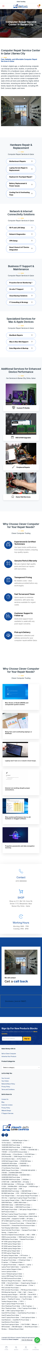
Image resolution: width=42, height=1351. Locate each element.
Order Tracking (21, 1)
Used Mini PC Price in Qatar (21, 1320)
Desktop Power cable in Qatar (28, 1216)
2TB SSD (4, 1172)
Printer (31, 1285)
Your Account (6, 1078)
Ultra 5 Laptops (27, 1306)
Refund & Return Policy (8, 1084)
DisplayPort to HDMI (18, 1218)
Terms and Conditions (8, 1089)
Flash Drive (24, 1228)
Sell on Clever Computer (9, 1053)
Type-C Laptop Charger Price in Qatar (13, 1303)
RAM (20, 1292)
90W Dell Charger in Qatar (29, 1193)
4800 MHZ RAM (16, 1182)
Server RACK (32, 1294)
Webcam (34, 1324)
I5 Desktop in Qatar (25, 1260)
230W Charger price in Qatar (22, 1156)
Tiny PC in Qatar (27, 1299)
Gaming (4, 1232)
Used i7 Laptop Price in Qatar (10, 1317)
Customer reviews (7, 1105)
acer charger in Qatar (8, 1195)
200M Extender (6, 1154)
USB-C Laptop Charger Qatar (15, 1310)
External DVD (6, 1225)
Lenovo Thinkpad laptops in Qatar (12, 1274)
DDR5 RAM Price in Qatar (23, 1207)
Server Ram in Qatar (26, 1297)
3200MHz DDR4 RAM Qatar (10, 1175)
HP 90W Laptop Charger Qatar (11, 1253)
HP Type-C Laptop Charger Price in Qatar (14, 1257)
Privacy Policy (6, 1086)
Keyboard (22, 1264)
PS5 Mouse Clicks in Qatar (29, 1290)
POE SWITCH (10, 1285)
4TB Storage (20, 1184)
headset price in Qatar (27, 1239)
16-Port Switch (6, 1142)
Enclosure (5, 1223)
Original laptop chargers (28, 1283)
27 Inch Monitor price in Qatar (11, 1168)
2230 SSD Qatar (30, 1154)
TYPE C (21, 1301)
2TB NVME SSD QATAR (28, 1170)
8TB (17, 1193)
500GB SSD (30, 1184)
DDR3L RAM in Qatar (20, 1202)
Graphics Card (12, 1232)
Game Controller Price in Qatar (11, 1230)
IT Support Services (7, 1113)
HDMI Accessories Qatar (9, 1237)
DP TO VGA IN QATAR (29, 1221)
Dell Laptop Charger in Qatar (28, 1209)
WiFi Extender (6, 1326)
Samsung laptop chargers (10, 1294)
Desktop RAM (6, 1218)
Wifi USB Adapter (17, 1326)
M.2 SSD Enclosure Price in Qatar (12, 1278)
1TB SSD (4, 1152)
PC (3, 1285)
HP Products (24, 1255)
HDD (28, 1234)
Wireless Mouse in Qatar (16, 1329)
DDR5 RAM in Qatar (7, 1207)
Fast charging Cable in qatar (10, 1228)
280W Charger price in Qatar (10, 1170)
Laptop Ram (25, 1267)
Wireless (4, 1329)
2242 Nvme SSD (7, 1156)
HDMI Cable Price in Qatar (26, 1237)
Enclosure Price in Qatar (17, 1223)
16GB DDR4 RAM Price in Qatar (11, 1145)
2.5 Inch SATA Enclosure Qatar (18, 1152)
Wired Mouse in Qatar (31, 1326)
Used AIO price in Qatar (9, 1313)
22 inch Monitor (18, 1154)
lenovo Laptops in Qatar (9, 1271)
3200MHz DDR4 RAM (15, 1172)
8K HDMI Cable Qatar (8, 1193)
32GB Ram (25, 1179)
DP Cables (30, 1218)
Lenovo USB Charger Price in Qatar (12, 1276)
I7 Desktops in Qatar (16, 1262)
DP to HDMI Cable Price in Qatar (11, 1221)
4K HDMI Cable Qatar (8, 1184)
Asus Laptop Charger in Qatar (11, 1200)
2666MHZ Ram (25, 1165)
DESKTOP (32, 1214)
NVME (4, 1283)
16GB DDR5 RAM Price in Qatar (11, 1147)
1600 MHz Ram (17, 1142)
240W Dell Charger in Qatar (10, 1161)
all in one (4, 1198)
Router (31, 1292)
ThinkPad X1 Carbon (14, 1299)
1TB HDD (23, 1149)
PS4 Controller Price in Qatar (10, 1287)
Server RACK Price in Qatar (10, 1297)
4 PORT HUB (5, 1182)
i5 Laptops (5, 1262)
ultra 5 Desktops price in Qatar (11, 1306)
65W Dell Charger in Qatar (9, 1188)
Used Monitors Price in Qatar (10, 1322)
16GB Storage (26, 1147)
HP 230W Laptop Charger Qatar (11, 1246)
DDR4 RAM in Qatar (7, 1205)
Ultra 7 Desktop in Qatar (9, 1308)
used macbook (6, 1320)
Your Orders (5, 1081)
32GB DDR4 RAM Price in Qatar (11, 1177)
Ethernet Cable (31, 1223)
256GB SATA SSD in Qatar (9, 1163)
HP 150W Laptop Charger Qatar (11, 1241)
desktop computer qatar (9, 1216)
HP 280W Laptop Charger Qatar (11, 1248)
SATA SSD (23, 1294)
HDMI (33, 1234)
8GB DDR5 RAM (26, 1191)
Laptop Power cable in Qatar (10, 1267)
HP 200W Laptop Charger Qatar (11, 1244)
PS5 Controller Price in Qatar (10, 1290)
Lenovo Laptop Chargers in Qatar (12, 1269)
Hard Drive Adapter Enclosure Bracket (13, 1234)
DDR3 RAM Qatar (7, 1202)
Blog (3, 1102)
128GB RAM (5, 1140)
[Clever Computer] (21, 6)
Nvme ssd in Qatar (13, 1283)
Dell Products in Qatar (8, 1211)
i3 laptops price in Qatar (9, 1260)
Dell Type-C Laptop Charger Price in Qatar (14, 1214)
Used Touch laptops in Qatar (10, 1324)
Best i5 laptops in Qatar (29, 1200)
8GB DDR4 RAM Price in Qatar (11, 1191)
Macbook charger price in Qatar (11, 1280)
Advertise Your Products (9, 1056)
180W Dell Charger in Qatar (10, 1149)
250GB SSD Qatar (25, 1161)
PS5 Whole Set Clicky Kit (9, 1292)
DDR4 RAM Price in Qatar (23, 1205)
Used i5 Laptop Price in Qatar (10, 1315)
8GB (20, 1188)
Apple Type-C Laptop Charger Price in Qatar (22, 1198)
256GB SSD (23, 1163)
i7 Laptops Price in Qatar (9, 1264)
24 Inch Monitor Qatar (8, 1159)
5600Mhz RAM (12, 1186)
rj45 (25, 1292)
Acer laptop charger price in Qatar (27, 1195)
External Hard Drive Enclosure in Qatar (23, 1225)
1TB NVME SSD (33, 1149)
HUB (29, 1257)
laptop (29, 1264)
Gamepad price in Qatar (29, 1230)
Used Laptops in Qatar (28, 1317)
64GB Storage (33, 1186)
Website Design (6, 1110)
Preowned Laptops (21, 1285)
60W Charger (23, 1186)
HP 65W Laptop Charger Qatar (11, 1251)
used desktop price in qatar (26, 1313)
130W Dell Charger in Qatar (19, 1140)
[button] (21, 161)
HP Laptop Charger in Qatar (10, 1255)
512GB (4, 1186)
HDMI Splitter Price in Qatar (10, 1239)
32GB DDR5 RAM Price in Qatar (11, 1179)
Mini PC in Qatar (28, 1280)
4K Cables (26, 1182)
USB (3, 1310)
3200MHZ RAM (25, 1175)
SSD (35, 1297)
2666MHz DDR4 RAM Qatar (10, 1165)
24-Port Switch (21, 1159)
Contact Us (5, 1099)
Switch (4, 1299)
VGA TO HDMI (25, 1324)
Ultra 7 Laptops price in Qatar (27, 1308)
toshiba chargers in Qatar (9, 1301)
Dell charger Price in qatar (10, 1209)
